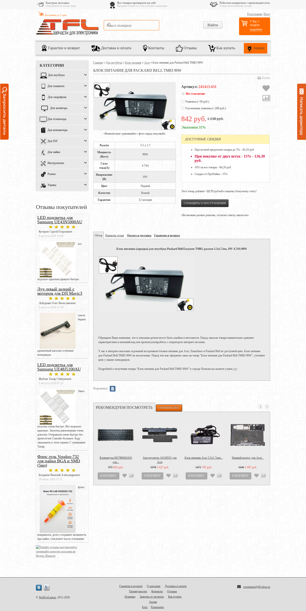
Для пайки (54, 152)
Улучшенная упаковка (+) (205, 108)
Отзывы (190, 47)
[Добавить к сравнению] (266, 98)
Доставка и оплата (115, 47)
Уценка (52, 185)
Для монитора (58, 108)
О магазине (153, 586)
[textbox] (131, 25)
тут (235, 369)
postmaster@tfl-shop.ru (256, 587)
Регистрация (254, 14)
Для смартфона (57, 97)
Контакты (155, 47)
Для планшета (56, 86)
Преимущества (138, 591)
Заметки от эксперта (152, 596)
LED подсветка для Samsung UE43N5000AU (59, 219)
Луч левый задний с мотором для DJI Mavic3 (59, 291)
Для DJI (52, 141)
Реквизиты (157, 607)
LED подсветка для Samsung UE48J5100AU (59, 366)
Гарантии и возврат (63, 47)
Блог (145, 607)
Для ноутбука (56, 75)
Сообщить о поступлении (205, 203)
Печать (266, 77)
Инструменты (56, 163)
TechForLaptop (47, 597)
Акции (258, 47)
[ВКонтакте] (112, 389)
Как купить (225, 47)
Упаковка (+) (196, 101)
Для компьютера (57, 130)
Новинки (130, 596)
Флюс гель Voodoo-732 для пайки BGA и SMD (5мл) (58, 461)
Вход (267, 14)
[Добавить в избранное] (266, 89)
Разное (52, 174)
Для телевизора (57, 119)
